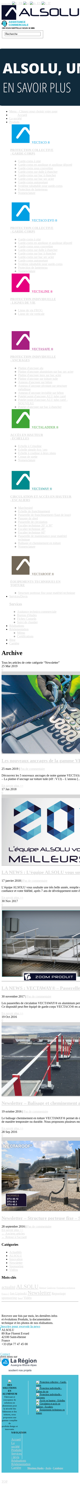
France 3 (5, 1294)
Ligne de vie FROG (30, 310)
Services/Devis (18, 596)
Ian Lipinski (18, 1293)
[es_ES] (36, 3)
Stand (20, 1298)
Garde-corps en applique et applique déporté (45, 164)
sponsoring (9, 1298)
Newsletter (16, 1262)
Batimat (42, 1288)
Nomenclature (26, 193)
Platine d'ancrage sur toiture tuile (38, 378)
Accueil (22, 115)
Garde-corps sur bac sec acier (36, 178)
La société (15, 118)
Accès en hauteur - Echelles (52, 1400)
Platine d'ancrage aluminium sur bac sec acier (45, 371)
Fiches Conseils (26, 618)
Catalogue (51, 1288)
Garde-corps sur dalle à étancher (37, 171)
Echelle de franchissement (34, 511)
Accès (48, 1468)
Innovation (16, 1259)
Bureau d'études (27, 615)
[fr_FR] (17, 3)
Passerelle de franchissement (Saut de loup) (44, 514)
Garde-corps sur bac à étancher (37, 175)
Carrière (14, 643)
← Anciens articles (13, 1233)
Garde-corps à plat (29, 161)
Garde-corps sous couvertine (35, 168)
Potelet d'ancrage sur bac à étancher (40, 407)
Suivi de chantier (27, 622)
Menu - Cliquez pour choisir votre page (33, 111)
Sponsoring (16, 1266)
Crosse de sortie (27, 456)
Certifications (25, 636)
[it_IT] (46, 3)
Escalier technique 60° (31, 532)
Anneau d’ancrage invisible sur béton (41, 392)
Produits (14, 122)
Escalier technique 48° (31, 529)
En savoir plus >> (12, 785)
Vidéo (27, 1298)
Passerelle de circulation (32, 522)
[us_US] (26, 3)
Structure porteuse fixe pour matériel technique (46, 592)
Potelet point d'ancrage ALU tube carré (42, 396)
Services (15, 604)
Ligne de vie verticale (31, 313)
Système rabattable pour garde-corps (40, 186)
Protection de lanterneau (33, 189)
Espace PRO (6, 4)
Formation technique (66, 1288)
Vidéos (13, 1269)
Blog (12, 639)
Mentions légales (35, 1468)
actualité (8, 1287)
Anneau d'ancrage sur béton (35, 382)
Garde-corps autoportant (33, 182)
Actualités (15, 1252)
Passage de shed (28, 518)
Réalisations (16, 625)
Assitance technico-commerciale (37, 611)
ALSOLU (15, 1255)
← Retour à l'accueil (14, 1237)
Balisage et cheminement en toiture (39, 543)
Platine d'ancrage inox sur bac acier (39, 375)
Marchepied (25, 507)
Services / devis (16, 1455)
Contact (5, 1354)
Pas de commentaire (32, 768)
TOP (5, 1481)
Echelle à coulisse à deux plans (37, 453)
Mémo (21, 632)
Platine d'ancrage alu (30, 368)
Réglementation (19, 629)
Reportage (59, 1293)
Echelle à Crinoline (30, 446)
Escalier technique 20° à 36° (35, 525)
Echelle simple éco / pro (32, 449)
